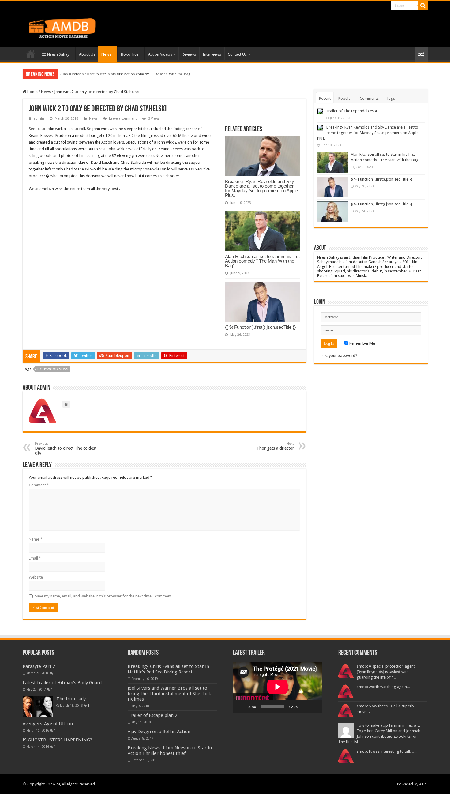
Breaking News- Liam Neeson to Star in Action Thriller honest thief (170, 750)
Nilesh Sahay (58, 54)
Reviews (189, 54)
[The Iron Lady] (38, 706)
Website (36, 577)
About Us (87, 54)
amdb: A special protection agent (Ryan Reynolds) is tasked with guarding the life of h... (386, 672)
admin (39, 119)
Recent (325, 98)
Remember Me (361, 343)
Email (35, 558)
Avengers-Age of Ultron (48, 723)
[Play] (241, 706)
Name (35, 539)
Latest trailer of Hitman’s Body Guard (62, 682)
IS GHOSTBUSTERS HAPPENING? (57, 740)
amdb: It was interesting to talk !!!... (387, 751)
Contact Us (237, 54)
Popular (345, 98)
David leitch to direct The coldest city (65, 448)
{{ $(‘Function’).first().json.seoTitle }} (260, 327)
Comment (39, 485)
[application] (277, 687)
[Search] (423, 5)
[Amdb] (68, 27)
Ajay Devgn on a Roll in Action (159, 731)
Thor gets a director (275, 446)
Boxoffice (129, 54)
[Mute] (304, 706)
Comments (369, 98)
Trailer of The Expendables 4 (351, 111)
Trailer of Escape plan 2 (152, 715)
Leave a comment (123, 119)
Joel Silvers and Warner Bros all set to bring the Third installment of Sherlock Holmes (169, 693)
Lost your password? (339, 355)
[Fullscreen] (314, 706)
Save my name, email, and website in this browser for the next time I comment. (103, 596)
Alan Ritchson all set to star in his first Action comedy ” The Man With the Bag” (126, 74)
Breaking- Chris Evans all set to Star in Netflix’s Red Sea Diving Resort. (168, 669)
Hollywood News (52, 369)
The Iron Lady (71, 699)
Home (31, 53)
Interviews (212, 54)
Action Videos (160, 54)
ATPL (423, 784)
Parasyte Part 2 (39, 666)
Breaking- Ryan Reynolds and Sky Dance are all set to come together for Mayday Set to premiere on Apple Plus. (261, 188)
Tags (390, 98)
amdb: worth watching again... (383, 686)
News (106, 54)
